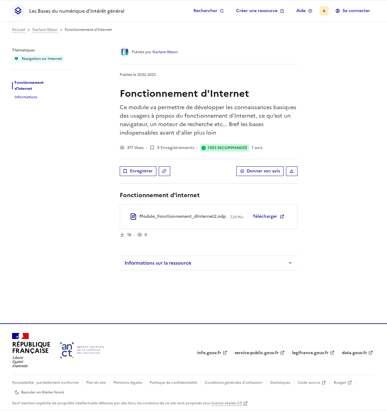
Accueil (18, 29)
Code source (309, 382)
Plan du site (96, 382)
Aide (301, 11)
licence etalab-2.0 (226, 403)
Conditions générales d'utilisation (233, 382)
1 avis (257, 148)
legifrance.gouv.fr (310, 353)
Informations (26, 97)
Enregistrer (141, 171)
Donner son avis (263, 171)
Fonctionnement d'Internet (29, 85)
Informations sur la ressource (158, 262)
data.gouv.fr (354, 353)
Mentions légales (127, 382)
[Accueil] (82, 350)
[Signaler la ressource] (292, 171)
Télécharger (265, 216)
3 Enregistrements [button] (175, 148)
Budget (340, 382)
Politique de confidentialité (173, 382)
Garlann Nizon (44, 29)
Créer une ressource (257, 11)
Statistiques (280, 382)
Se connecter (356, 11)
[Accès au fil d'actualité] (324, 11)
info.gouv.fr (209, 353)
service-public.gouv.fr (257, 353)
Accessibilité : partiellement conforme (45, 382)
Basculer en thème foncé (42, 392)
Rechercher (205, 11)
